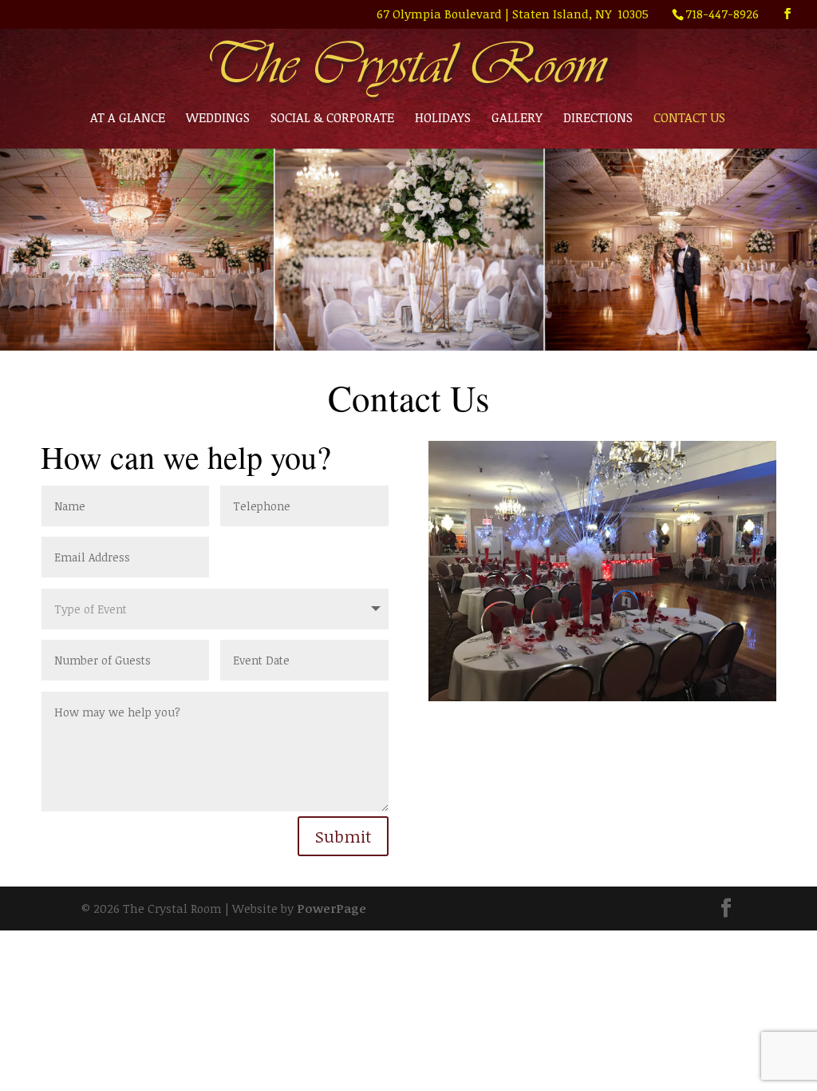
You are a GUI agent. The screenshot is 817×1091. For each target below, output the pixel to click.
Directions (598, 119)
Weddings (218, 119)
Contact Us (689, 119)
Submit (343, 836)
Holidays (443, 119)
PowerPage (331, 908)
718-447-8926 (722, 14)
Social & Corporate (332, 119)
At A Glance (127, 119)
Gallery (517, 119)
